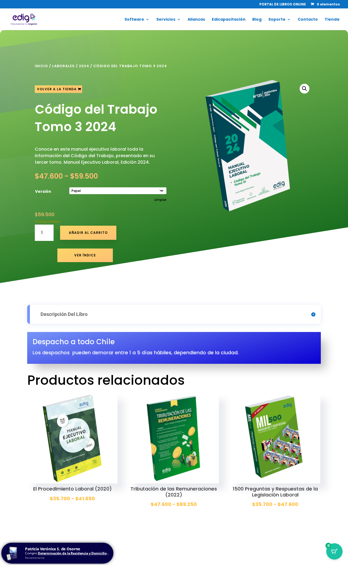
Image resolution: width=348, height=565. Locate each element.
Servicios (165, 19)
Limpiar (160, 200)
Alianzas (196, 19)
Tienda (332, 19)
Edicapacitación (229, 19)
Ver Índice (85, 255)
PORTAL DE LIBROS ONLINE (282, 5)
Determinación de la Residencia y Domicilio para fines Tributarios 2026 (94, 553)
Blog (257, 19)
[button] (304, 89)
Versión (43, 191)
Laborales (63, 66)
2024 (84, 66)
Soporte (276, 19)
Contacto (308, 19)
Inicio (41, 66)
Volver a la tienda (57, 89)
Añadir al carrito (88, 232)
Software (134, 19)
